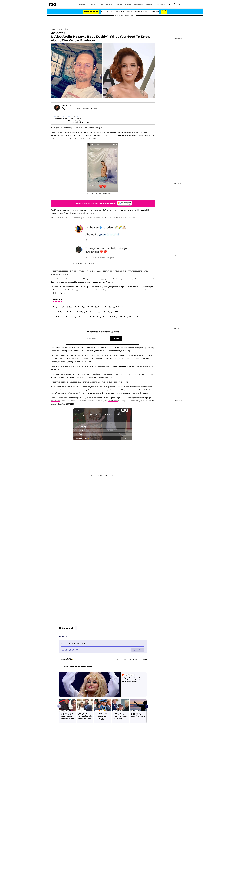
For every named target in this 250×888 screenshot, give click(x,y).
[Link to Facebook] (169, 4)
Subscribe (161, 4)
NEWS (93, 4)
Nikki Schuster (67, 106)
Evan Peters (113, 401)
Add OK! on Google (82, 122)
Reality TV (83, 4)
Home (53, 29)
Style (101, 4)
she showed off (100, 210)
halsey (66, 29)
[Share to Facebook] (58, 117)
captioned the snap (121, 390)
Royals (109, 4)
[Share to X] (65, 117)
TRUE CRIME (138, 4)
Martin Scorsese (143, 366)
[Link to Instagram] (174, 4)
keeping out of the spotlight (95, 279)
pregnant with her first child (135, 132)
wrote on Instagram (135, 348)
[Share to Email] (79, 117)
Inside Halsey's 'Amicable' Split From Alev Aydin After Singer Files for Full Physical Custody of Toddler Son (96, 317)
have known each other (77, 387)
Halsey (87, 128)
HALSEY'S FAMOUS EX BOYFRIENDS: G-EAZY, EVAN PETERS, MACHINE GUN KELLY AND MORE (89, 382)
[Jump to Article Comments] (52, 117)
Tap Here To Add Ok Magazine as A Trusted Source (94, 203)
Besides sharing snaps (102, 374)
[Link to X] (179, 4)
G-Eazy (59, 404)
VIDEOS (128, 4)
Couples (59, 29)
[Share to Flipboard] (72, 117)
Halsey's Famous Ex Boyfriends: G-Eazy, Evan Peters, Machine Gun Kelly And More (86, 312)
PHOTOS (119, 4)
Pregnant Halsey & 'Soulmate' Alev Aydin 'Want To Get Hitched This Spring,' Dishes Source (90, 307)
